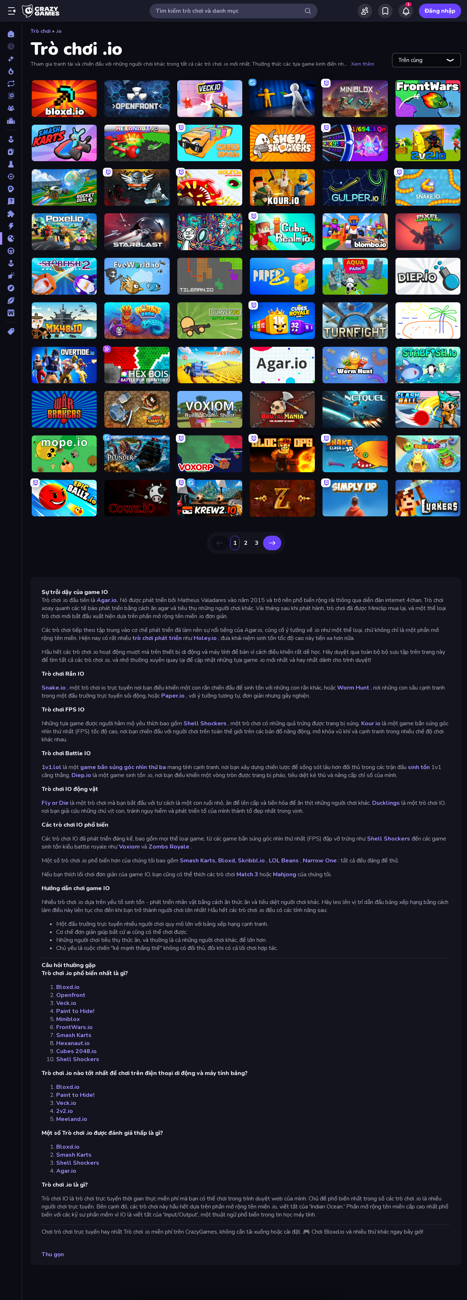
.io (59, 31)
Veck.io (66, 1003)
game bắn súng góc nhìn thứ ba (123, 767)
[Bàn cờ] (11, 164)
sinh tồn (419, 767)
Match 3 (247, 874)
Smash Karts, (198, 861)
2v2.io (64, 1111)
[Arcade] (11, 139)
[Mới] (11, 59)
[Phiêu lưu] (11, 288)
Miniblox (68, 1019)
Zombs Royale (168, 847)
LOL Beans (284, 861)
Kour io (371, 723)
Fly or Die (55, 803)
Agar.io (66, 1171)
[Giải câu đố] (11, 201)
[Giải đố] (11, 213)
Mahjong (284, 874)
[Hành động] (11, 226)
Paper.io (173, 696)
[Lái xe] (11, 251)
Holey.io (205, 638)
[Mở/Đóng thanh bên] (11, 11)
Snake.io (54, 688)
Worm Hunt (353, 688)
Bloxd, (227, 861)
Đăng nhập (440, 11)
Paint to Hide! (75, 1011)
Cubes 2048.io (76, 1051)
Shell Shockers (205, 723)
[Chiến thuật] (11, 189)
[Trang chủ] (11, 34)
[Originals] (11, 96)
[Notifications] (405, 11)
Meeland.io (71, 1119)
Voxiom (129, 847)
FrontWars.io (74, 1027)
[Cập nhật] (11, 83)
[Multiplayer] (11, 108)
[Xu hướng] (11, 71)
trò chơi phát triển (157, 638)
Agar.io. (107, 600)
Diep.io (81, 775)
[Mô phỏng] (11, 263)
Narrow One (320, 861)
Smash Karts (74, 1035)
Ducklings (386, 803)
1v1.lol (51, 767)
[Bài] (11, 151)
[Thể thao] (11, 300)
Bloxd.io (68, 987)
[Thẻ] (11, 331)
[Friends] (365, 11)
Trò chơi (41, 31)
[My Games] (385, 11)
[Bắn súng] (11, 176)
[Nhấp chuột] (11, 275)
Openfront (70, 995)
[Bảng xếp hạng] (11, 121)
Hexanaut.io (73, 1043)
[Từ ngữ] (11, 313)
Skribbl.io (251, 861)
